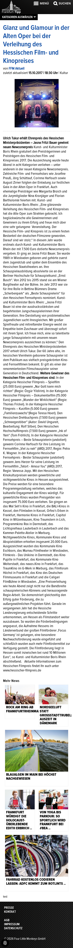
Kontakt (10, 912)
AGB (7, 920)
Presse (9, 908)
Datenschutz (13, 928)
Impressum (11, 924)
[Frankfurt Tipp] (11, 13)
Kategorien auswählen (17, 17)
